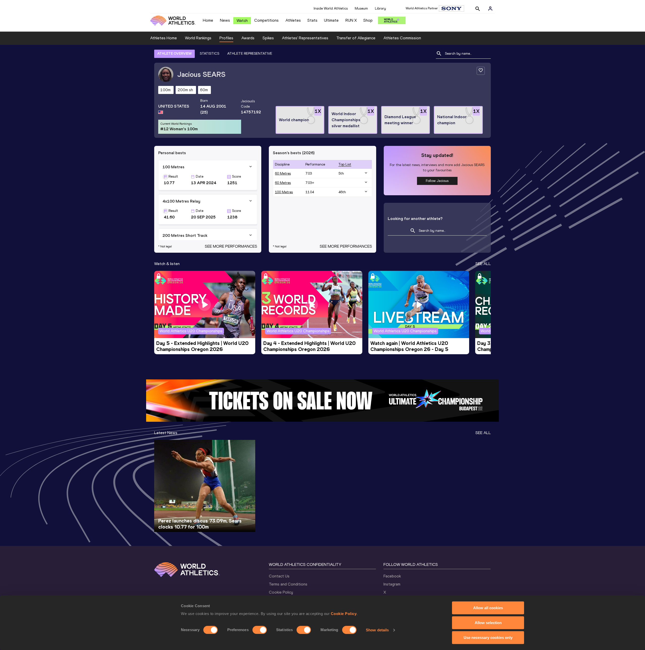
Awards (247, 38)
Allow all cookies (488, 608)
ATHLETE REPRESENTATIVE (249, 53)
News (225, 20)
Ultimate (331, 20)
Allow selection (488, 623)
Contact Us (279, 576)
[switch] (259, 630)
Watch (242, 20)
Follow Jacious (437, 181)
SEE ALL (483, 263)
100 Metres (284, 192)
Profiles (226, 38)
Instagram (391, 584)
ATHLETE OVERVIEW (174, 53)
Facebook (392, 576)
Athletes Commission (402, 38)
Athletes (293, 20)
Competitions (266, 20)
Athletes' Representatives (305, 38)
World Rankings (198, 38)
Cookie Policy (344, 613)
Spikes (268, 38)
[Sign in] (490, 8)
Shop (368, 20)
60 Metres (283, 173)
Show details (377, 630)
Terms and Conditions (288, 584)
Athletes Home (163, 38)
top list (344, 164)
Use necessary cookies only (488, 637)
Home (208, 20)
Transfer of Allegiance (355, 38)
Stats (312, 20)
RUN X (351, 20)
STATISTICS (209, 53)
